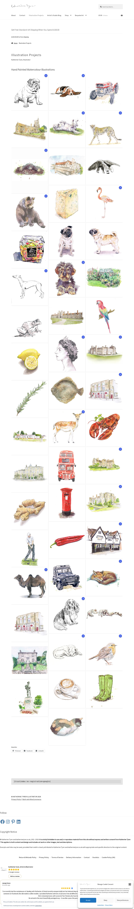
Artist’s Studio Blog (54, 15)
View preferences (123, 900)
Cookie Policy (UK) (108, 857)
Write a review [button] (14, 876)
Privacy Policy (109, 905)
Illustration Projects (36, 15)
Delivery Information (73, 857)
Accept (88, 900)
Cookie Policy (100, 905)
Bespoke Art (79, 15)
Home (15, 43)
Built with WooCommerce (32, 799)
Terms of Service (57, 857)
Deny (105, 900)
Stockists (95, 857)
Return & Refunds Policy (27, 857)
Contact (22, 15)
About (13, 15)
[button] (130, 884)
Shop (67, 15)
